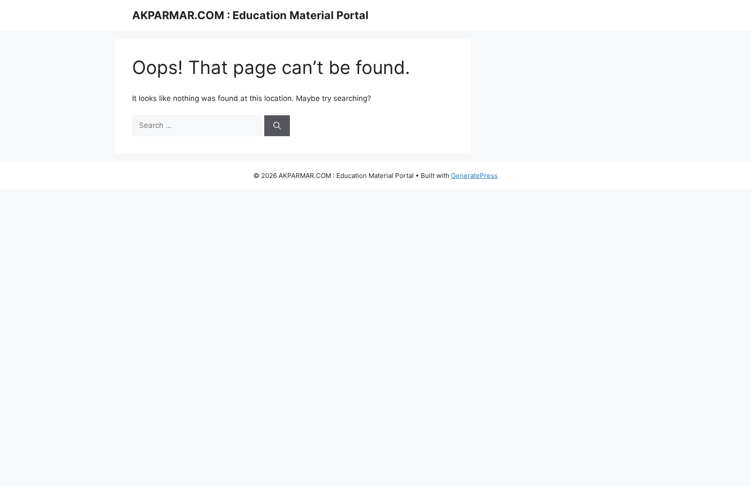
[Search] (277, 125)
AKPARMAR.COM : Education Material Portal (250, 15)
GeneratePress (474, 175)
